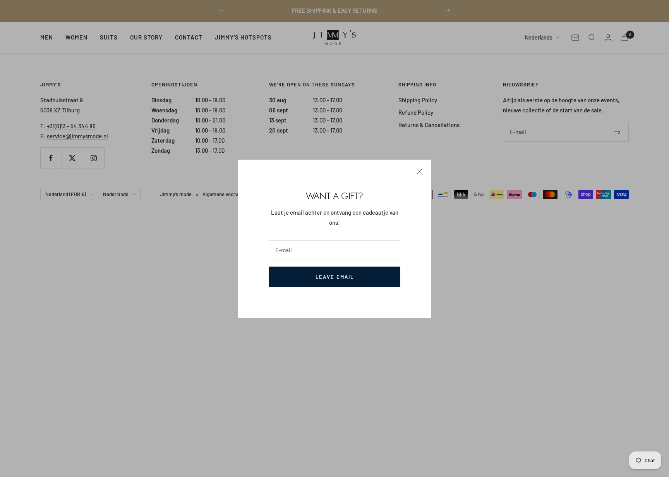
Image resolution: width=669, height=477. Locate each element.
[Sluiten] (419, 171)
